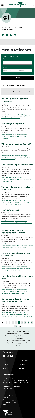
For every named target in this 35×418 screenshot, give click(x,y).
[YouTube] (11, 356)
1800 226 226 (7, 389)
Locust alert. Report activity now (17, 164)
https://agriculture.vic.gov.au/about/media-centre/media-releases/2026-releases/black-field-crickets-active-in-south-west (16, 116)
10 (16, 326)
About (9, 27)
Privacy (6, 364)
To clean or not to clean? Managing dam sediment (13, 231)
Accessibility (23, 360)
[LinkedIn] (15, 35)
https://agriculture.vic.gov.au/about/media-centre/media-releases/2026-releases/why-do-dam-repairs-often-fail (16, 157)
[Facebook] (11, 35)
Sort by (5, 91)
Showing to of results (13, 85)
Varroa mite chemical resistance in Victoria (17, 188)
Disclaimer (7, 368)
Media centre (18, 27)
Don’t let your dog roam (12, 123)
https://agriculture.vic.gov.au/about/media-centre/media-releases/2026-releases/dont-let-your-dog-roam (16, 136)
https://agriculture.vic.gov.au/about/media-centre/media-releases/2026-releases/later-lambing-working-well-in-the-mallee (15, 291)
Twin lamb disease (10, 210)
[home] (17, 5)
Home (3, 27)
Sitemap (22, 364)
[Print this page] (7, 35)
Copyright (6, 360)
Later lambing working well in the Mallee (17, 277)
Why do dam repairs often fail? (16, 144)
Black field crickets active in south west (14, 99)
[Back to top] (28, 410)
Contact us (23, 368)
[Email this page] (2, 35)
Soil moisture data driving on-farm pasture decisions (15, 300)
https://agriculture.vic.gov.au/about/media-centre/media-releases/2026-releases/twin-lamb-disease (16, 223)
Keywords (6, 59)
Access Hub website (21, 382)
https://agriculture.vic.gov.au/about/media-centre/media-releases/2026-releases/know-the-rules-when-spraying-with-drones (16, 268)
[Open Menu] (2, 5)
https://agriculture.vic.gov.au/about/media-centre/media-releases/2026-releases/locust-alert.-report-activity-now (17, 179)
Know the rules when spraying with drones (15, 254)
